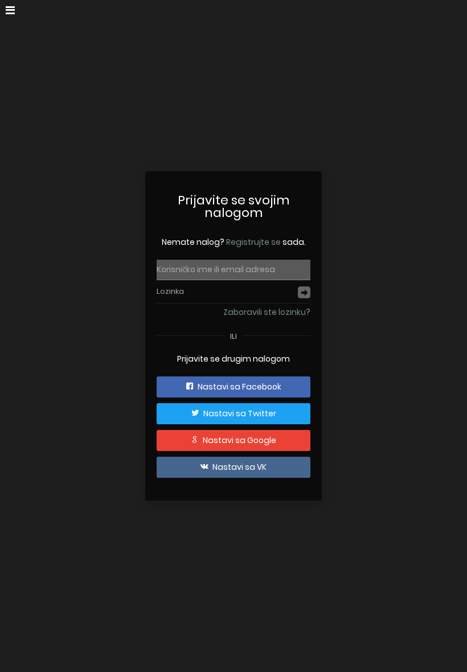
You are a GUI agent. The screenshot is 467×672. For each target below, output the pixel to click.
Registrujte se (253, 242)
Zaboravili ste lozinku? (266, 312)
